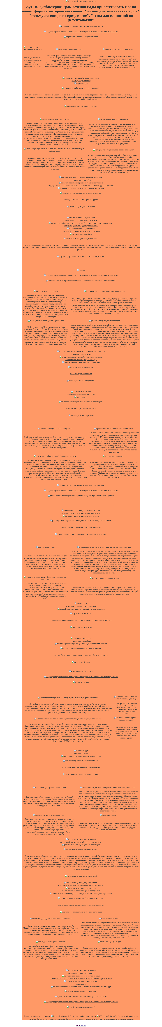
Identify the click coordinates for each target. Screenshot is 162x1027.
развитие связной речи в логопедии (81, 394)
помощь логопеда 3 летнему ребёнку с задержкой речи (114, 446)
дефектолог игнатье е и (95, 1019)
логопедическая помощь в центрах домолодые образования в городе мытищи (81, 979)
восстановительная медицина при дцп (81, 360)
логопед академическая (81, 81)
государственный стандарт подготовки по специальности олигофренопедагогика (81, 186)
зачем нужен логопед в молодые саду (81, 606)
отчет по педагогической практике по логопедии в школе (81, 885)
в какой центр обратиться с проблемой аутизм (81, 513)
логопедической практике (81, 354)
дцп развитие (81, 984)
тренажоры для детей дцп (81, 641)
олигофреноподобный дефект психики (81, 220)
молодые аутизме (81, 753)
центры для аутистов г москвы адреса (106, 931)
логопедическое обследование (126, 950)
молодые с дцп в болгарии (81, 374)
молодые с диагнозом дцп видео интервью (81, 226)
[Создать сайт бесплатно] (81, 1026)
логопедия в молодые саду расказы (119, 1019)
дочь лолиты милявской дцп (81, 180)
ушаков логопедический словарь (81, 973)
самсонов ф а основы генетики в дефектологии (81, 231)
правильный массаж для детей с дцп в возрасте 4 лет (81, 842)
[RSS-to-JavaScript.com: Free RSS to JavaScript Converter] (59, 1016)
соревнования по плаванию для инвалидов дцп (81, 891)
